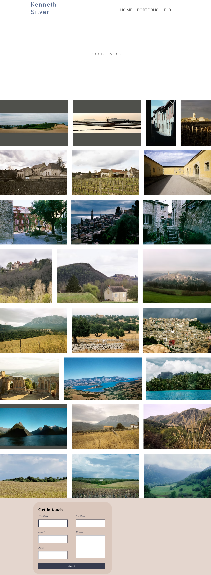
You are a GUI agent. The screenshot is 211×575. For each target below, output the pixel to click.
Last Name (80, 516)
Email (41, 532)
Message (79, 532)
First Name (43, 516)
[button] (148, 10)
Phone (41, 548)
